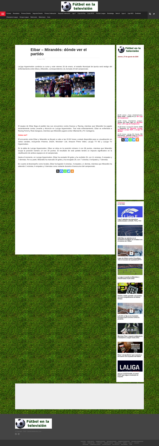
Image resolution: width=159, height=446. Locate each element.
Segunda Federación (64, 13)
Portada (8, 13)
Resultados (16, 13)
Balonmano (42, 17)
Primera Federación (50, 13)
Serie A (118, 13)
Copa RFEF (90, 13)
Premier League (100, 13)
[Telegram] (68, 171)
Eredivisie (138, 13)
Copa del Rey (81, 13)
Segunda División (38, 13)
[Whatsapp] (65, 171)
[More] (72, 171)
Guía (48, 17)
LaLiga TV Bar (134, 137)
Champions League (12, 17)
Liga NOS (130, 13)
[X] (57, 171)
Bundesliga (110, 13)
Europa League (24, 17)
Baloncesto (34, 17)
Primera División (26, 13)
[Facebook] (61, 171)
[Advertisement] (79, 30)
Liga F (74, 13)
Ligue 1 (124, 13)
